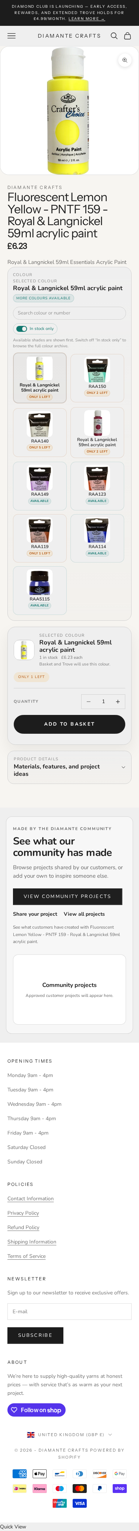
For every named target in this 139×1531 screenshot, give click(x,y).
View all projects (84, 914)
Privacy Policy (23, 1213)
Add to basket (69, 724)
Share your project (35, 914)
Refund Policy (23, 1227)
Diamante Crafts (34, 187)
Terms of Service (26, 1256)
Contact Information (30, 1198)
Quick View (13, 1526)
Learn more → (87, 18)
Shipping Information (31, 1241)
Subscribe (35, 1335)
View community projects (68, 896)
